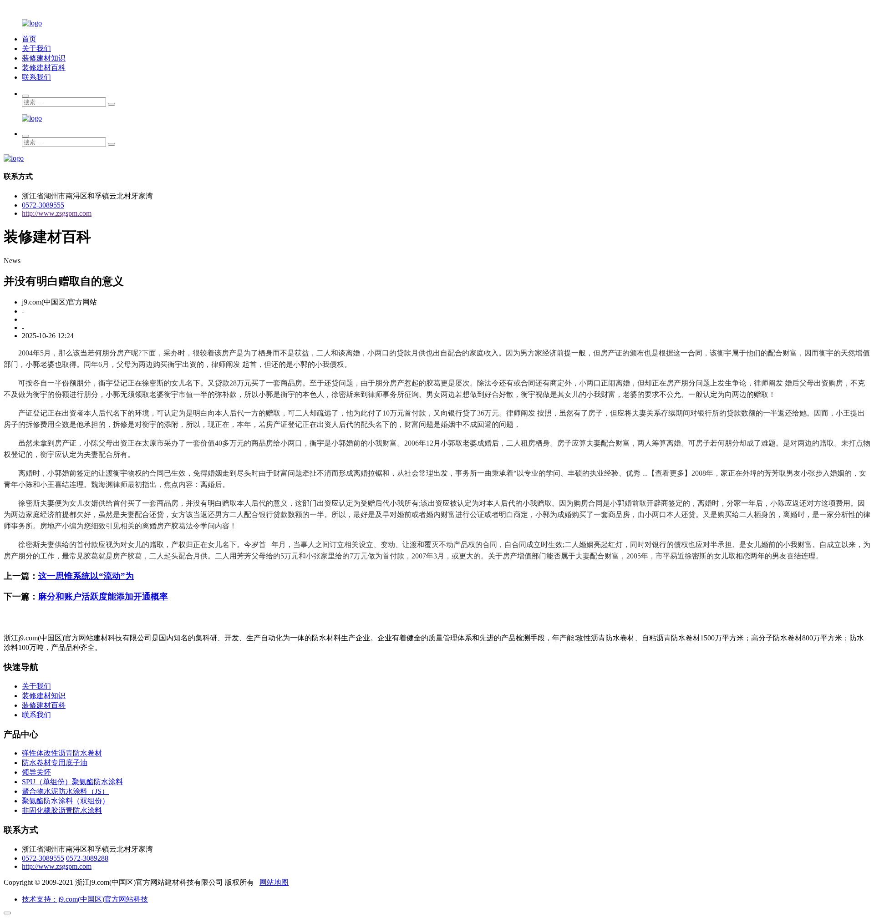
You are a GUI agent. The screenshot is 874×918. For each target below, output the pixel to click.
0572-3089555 (43, 205)
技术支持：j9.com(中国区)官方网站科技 (85, 899)
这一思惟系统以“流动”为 (86, 576)
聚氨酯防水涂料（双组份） (65, 801)
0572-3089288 (87, 858)
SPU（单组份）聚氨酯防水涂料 (72, 782)
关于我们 (36, 48)
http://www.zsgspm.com (56, 213)
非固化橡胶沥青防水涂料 (62, 810)
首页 (29, 39)
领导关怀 (36, 772)
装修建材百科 (44, 67)
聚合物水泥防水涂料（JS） (65, 791)
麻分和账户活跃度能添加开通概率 (103, 596)
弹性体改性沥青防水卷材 (62, 753)
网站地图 (274, 882)
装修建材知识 (44, 58)
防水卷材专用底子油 (54, 762)
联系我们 (36, 77)
